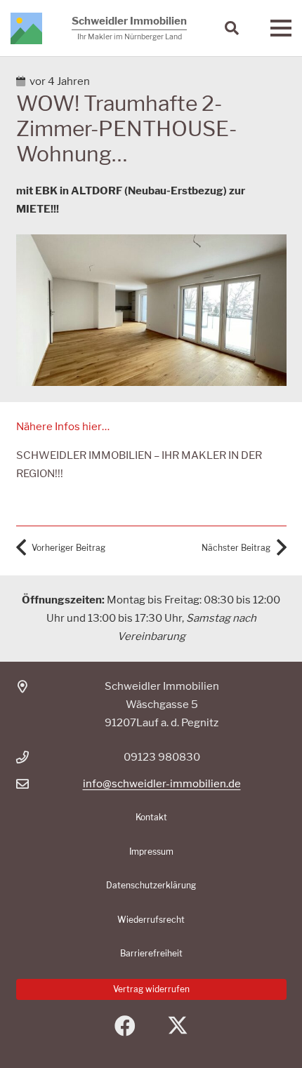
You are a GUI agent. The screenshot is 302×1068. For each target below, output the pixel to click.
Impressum (151, 851)
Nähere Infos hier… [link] (63, 426)
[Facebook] (124, 1026)
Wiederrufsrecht (151, 919)
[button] (231, 28)
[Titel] (26, 28)
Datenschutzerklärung (151, 885)
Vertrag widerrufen (151, 989)
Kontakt (151, 817)
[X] (177, 1026)
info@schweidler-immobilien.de (162, 783)
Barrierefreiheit (151, 953)
